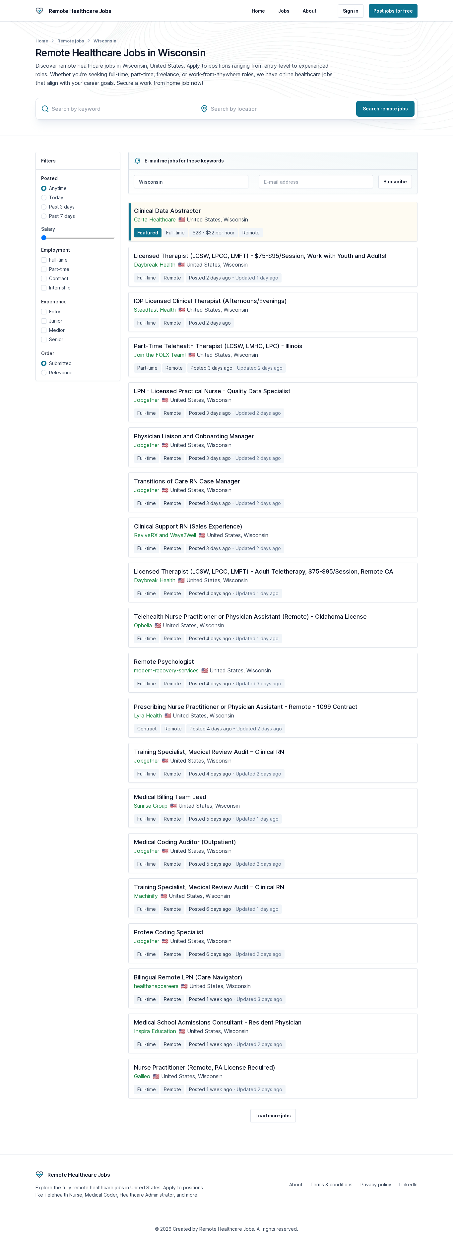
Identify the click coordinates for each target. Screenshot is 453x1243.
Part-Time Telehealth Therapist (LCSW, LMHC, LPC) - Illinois (218, 345)
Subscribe (395, 181)
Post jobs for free (393, 11)
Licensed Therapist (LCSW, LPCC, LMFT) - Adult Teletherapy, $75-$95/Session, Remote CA (263, 571)
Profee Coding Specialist (169, 932)
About (309, 11)
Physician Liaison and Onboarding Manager (194, 436)
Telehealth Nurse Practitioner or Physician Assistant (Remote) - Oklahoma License (250, 616)
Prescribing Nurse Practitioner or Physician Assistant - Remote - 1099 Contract (245, 706)
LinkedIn (408, 1184)
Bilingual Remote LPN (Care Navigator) (188, 977)
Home (258, 11)
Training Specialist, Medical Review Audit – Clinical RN (209, 751)
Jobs (284, 11)
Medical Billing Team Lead (170, 796)
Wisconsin (105, 40)
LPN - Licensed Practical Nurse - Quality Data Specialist (212, 391)
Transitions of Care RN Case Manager (187, 481)
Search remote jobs (385, 108)
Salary (48, 229)
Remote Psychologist (164, 661)
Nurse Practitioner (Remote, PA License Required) (204, 1067)
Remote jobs (70, 40)
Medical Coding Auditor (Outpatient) (185, 842)
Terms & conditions (331, 1184)
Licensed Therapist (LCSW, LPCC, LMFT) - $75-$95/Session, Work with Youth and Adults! (260, 255)
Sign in (350, 11)
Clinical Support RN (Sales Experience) (188, 526)
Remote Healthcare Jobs (80, 11)
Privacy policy (375, 1184)
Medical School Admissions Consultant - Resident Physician (217, 1022)
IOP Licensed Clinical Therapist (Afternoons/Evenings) (210, 300)
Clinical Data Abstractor (167, 210)
